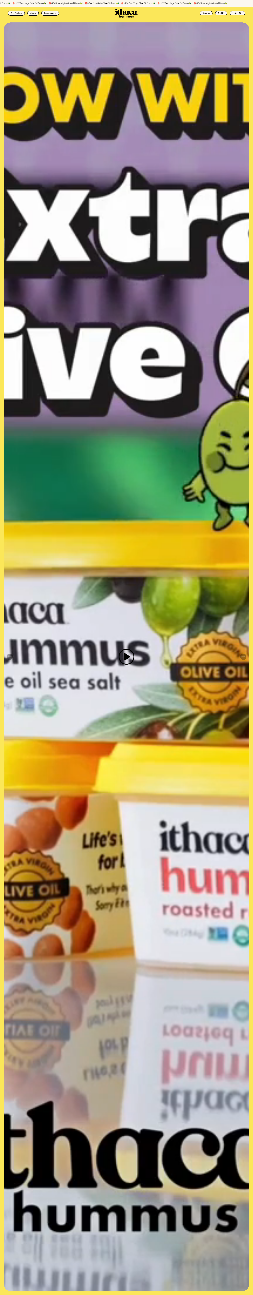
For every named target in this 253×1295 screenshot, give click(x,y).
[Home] (126, 13)
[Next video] (243, 657)
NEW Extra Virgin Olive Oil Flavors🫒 (40, 3)
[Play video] (126, 657)
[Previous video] (10, 657)
